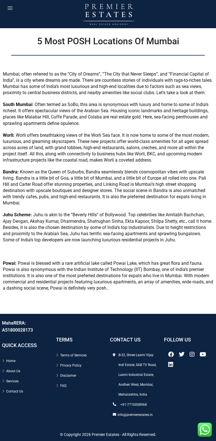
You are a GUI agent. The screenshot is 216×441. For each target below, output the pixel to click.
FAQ (63, 386)
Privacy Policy (71, 365)
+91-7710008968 (133, 405)
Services (12, 381)
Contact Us (14, 391)
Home (10, 361)
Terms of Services (73, 355)
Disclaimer (68, 376)
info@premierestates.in (135, 415)
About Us (13, 371)
